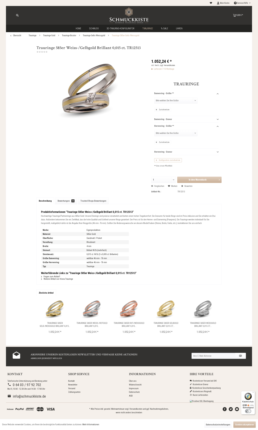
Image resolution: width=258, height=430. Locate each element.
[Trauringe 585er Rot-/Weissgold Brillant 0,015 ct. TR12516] (129, 309)
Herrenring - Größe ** (164, 126)
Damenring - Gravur (163, 119)
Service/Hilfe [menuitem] (242, 3)
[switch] (248, 411)
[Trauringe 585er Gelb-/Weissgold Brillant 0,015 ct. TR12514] (54, 309)
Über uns (132, 381)
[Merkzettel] (211, 3)
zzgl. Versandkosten (167, 65)
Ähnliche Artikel (46, 293)
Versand (71, 388)
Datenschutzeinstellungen (218, 424)
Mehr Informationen (90, 424)
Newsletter (72, 384)
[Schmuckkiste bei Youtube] (237, 410)
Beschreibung (45, 201)
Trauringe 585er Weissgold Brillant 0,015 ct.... (203, 324)
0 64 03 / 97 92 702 (26, 385)
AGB (131, 396)
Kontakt (71, 381)
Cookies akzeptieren (244, 424)
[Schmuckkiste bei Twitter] (231, 410)
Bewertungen (65, 201)
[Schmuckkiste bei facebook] (225, 410)
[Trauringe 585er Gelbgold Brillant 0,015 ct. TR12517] (166, 309)
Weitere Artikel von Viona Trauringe (58, 279)
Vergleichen (159, 186)
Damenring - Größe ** (164, 93)
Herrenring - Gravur (163, 152)
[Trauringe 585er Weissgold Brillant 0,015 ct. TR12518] (203, 309)
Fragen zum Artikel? (51, 276)
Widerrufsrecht (135, 384)
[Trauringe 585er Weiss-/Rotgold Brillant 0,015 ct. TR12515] (92, 309)
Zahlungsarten (74, 392)
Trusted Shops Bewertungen (93, 201)
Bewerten (188, 186)
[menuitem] (211, 3)
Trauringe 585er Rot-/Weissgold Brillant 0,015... (129, 324)
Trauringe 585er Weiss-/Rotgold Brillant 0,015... (92, 324)
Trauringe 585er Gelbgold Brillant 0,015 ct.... (166, 324)
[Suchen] (17, 15)
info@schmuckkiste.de (28, 396)
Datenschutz (134, 392)
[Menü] (253, 393)
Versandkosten (135, 409)
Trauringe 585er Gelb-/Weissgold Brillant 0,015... (55, 324)
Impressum (134, 388)
